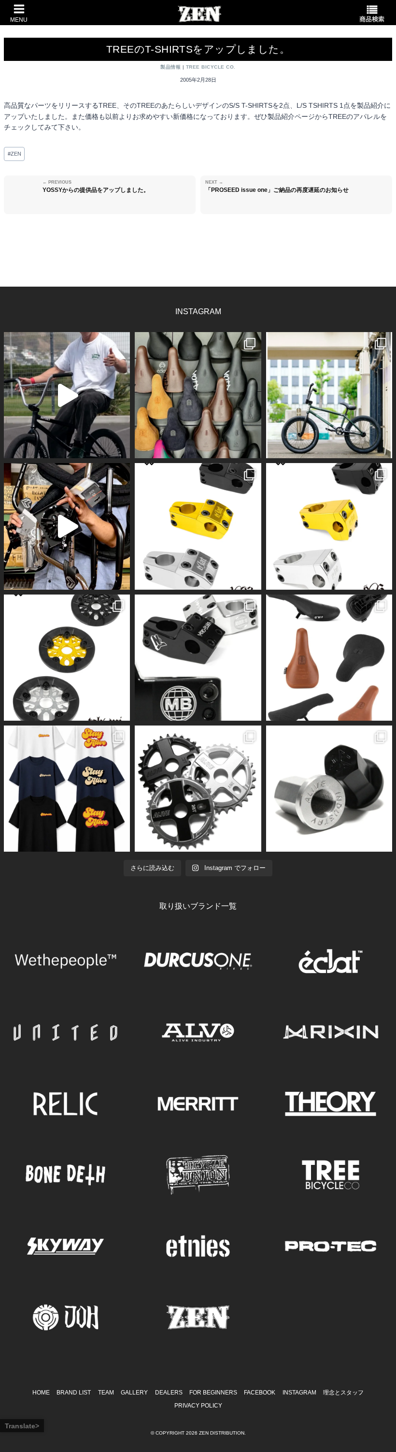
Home (41, 1392)
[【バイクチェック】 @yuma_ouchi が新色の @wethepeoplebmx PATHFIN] (329, 395)
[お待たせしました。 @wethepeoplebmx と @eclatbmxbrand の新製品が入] (67, 526)
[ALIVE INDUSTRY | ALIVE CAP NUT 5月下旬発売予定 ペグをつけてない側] (329, 789)
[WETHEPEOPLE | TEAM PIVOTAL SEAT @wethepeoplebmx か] (329, 658)
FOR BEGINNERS (213, 1392)
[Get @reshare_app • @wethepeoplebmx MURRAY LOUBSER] (67, 395)
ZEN (14, 154)
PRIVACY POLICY (198, 1405)
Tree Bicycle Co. (211, 67)
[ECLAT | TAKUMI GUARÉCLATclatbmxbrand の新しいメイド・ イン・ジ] (67, 658)
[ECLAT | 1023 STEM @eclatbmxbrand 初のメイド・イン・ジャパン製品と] (198, 526)
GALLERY (134, 1392)
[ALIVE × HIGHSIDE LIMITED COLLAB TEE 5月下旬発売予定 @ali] (67, 789)
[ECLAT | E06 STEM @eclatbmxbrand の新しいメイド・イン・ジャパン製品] (329, 526)
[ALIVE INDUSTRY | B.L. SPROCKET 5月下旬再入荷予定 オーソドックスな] (198, 789)
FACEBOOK (259, 1392)
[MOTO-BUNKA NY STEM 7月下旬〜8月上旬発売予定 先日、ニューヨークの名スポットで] (198, 658)
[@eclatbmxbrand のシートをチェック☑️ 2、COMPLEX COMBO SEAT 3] (198, 395)
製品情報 (170, 67)
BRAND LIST (74, 1392)
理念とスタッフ (343, 1392)
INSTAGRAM (299, 1392)
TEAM (106, 1392)
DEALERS (169, 1392)
